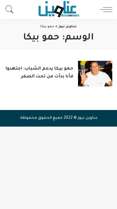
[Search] (11, 9)
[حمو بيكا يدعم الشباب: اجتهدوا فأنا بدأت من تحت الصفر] (95, 74)
